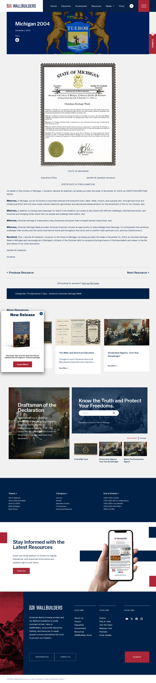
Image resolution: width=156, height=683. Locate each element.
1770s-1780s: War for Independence (116, 500)
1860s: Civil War (109, 509)
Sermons (59, 498)
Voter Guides (105, 635)
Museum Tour (105, 628)
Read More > (64, 368)
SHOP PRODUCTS (42, 657)
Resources (96, 6)
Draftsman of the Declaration (37, 408)
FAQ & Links (105, 621)
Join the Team (105, 625)
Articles (58, 500)
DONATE (137, 657)
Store (121, 6)
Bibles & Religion (14, 506)
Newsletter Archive (62, 503)
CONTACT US (65, 657)
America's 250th (14, 503)
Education (66, 6)
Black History (13, 509)
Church (53, 6)
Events (102, 618)
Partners (103, 632)
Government (81, 6)
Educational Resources (64, 509)
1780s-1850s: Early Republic (113, 503)
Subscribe (21, 571)
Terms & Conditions (51, 679)
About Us (78, 618)
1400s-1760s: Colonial (111, 498)
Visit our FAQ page (90, 283)
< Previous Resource (20, 272)
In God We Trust (81, 459)
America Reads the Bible (17, 500)
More (129, 6)
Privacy (61, 679)
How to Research (14, 498)
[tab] (132, 438)
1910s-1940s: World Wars (112, 506)
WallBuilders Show (83, 635)
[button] (37, 452)
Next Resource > (138, 272)
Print (17, 40)
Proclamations (61, 506)
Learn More (22, 364)
